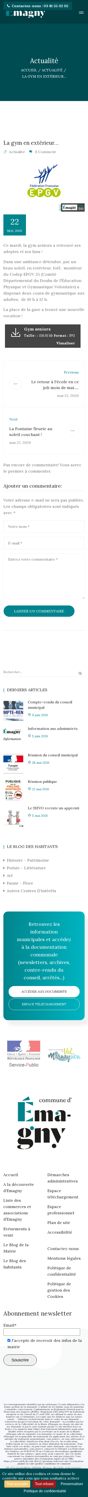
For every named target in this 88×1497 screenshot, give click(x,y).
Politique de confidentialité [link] (45, 1491)
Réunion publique (42, 781)
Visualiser (65, 343)
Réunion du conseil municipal (53, 755)
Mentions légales (64, 1258)
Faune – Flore (20, 883)
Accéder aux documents (44, 992)
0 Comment (45, 152)
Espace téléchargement (44, 1004)
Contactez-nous (63, 1248)
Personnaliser (72, 1484)
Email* (9, 1325)
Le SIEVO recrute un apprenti (53, 808)
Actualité (17, 152)
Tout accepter (17, 1484)
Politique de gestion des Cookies (59, 1290)
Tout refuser (44, 1484)
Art (10, 875)
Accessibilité (59, 1232)
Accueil (10, 1174)
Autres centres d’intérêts (31, 890)
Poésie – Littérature (26, 867)
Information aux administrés (53, 728)
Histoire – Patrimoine (28, 860)
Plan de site (58, 1222)
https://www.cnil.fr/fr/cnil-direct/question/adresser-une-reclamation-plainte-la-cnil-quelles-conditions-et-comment (44, 1462)
